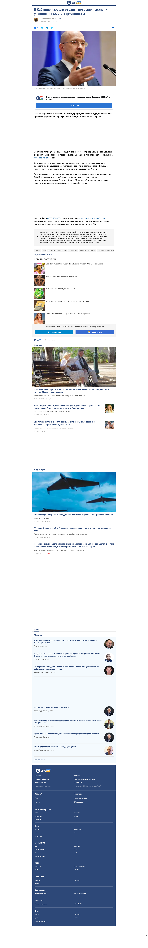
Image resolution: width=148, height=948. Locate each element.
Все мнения (39, 760)
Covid (59, 18)
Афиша (37, 914)
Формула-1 (38, 836)
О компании (38, 775)
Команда (77, 775)
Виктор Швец (39, 646)
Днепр (76, 816)
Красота (37, 918)
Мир (36, 798)
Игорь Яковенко (40, 750)
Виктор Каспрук (40, 659)
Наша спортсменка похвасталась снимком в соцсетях (53, 428)
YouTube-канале (41, 158)
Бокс (75, 833)
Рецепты (37, 880)
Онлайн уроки (39, 849)
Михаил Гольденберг (42, 672)
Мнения (38, 635)
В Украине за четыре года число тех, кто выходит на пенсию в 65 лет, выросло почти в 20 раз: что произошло (71, 390)
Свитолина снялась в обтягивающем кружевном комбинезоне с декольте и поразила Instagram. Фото (64, 423)
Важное (38, 345)
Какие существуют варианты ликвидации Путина (55, 747)
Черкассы (38, 819)
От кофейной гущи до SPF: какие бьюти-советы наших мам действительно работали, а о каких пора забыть (66, 668)
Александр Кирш (40, 711)
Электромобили (79, 866)
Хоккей (37, 833)
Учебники (77, 846)
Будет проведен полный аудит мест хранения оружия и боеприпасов (59, 550)
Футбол (37, 829)
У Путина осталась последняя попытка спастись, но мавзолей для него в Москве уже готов (65, 641)
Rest (36, 629)
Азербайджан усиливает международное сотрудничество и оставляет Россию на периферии (68, 722)
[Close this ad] (146, 935)
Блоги (37, 802)
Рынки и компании (40, 893)
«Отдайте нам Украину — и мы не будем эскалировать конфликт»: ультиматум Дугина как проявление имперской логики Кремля (67, 655)
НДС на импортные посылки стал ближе (51, 707)
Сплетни (77, 914)
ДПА (75, 849)
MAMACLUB (78, 904)
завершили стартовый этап (91, 218)
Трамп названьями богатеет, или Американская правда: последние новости (66, 734)
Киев (44, 250)
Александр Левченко (42, 726)
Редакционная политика (42, 254)
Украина (37, 250)
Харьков (77, 813)
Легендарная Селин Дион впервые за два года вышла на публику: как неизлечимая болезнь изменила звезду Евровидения (67, 406)
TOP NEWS (39, 470)
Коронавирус (73, 250)
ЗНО (36, 853)
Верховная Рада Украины (88, 250)
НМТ (75, 853)
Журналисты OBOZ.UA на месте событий (87, 786)
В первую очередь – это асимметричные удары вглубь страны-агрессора (61, 534)
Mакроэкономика (80, 893)
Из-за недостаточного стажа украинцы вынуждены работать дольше (59, 396)
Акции (36, 869)
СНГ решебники (40, 856)
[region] (74, 133)
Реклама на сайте (40, 782)
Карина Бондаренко (48, 18)
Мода (76, 918)
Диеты (37, 883)
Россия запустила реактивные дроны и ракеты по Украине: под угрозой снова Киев (73, 514)
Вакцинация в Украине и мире (57, 250)
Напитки (77, 880)
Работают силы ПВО (41, 518)
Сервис (76, 869)
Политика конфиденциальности (84, 779)
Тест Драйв (38, 866)
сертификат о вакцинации (106, 250)
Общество (78, 802)
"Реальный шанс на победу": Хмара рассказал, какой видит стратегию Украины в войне (72, 529)
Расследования (80, 798)
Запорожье (38, 816)
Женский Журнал (40, 921)
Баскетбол (77, 829)
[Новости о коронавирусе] (37, 341)
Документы (78, 782)
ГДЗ (36, 846)
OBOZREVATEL (54, 218)
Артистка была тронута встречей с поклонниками (52, 411)
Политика (78, 794)
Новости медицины (41, 904)
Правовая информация (42, 779)
